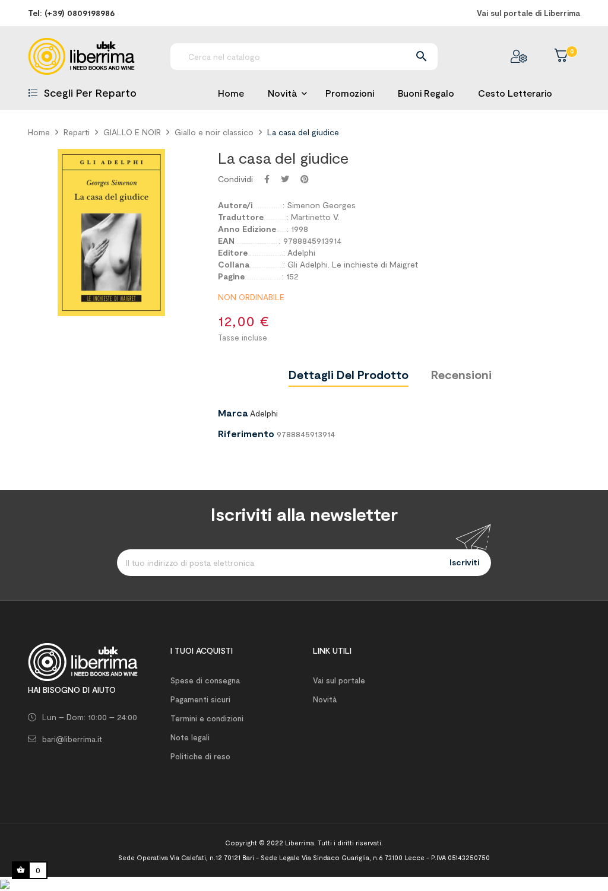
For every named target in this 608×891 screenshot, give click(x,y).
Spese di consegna (205, 680)
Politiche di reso (200, 756)
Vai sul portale (339, 680)
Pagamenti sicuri (200, 699)
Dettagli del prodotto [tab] (348, 374)
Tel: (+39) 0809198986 (71, 13)
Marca (233, 413)
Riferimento (246, 433)
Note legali (190, 737)
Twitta (285, 179)
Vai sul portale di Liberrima (528, 13)
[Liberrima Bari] (83, 660)
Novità (325, 699)
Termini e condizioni (206, 718)
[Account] (519, 56)
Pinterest (304, 179)
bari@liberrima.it (72, 739)
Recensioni (461, 374)
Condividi (267, 179)
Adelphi (264, 413)
